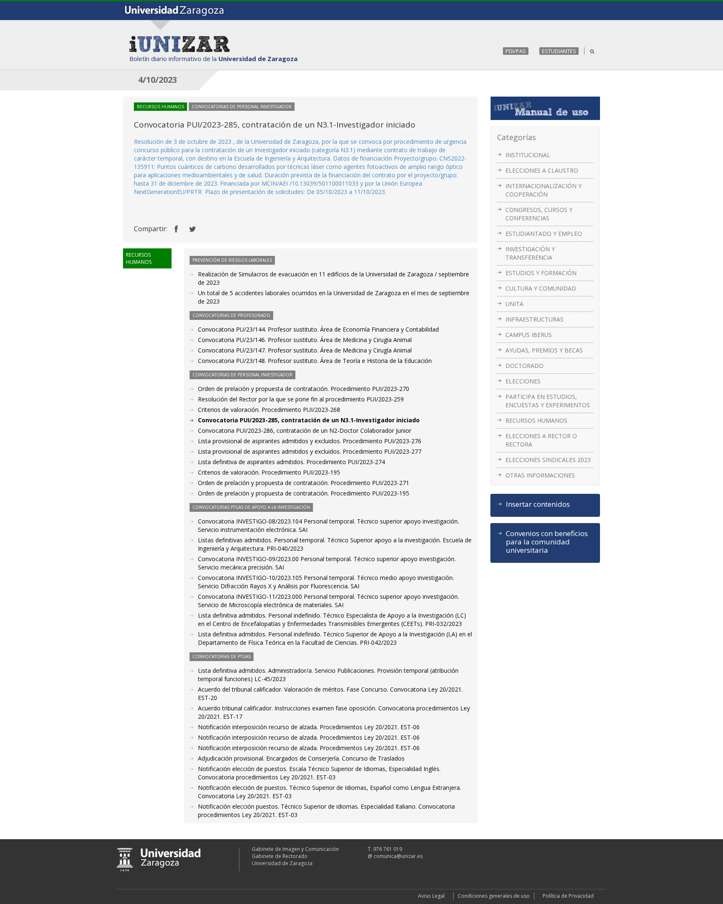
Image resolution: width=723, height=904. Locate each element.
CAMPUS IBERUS (528, 335)
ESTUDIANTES (559, 51)
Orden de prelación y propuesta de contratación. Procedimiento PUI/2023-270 (303, 389)
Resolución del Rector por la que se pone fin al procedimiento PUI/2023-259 (301, 399)
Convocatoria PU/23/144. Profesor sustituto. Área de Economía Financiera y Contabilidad (318, 329)
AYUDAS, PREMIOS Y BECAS (544, 350)
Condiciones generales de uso (494, 895)
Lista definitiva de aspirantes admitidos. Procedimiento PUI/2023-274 (291, 462)
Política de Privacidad (568, 895)
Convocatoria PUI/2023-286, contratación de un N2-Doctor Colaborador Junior (304, 430)
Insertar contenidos (538, 504)
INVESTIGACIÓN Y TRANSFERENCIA (530, 253)
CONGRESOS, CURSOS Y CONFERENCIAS (538, 214)
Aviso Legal (431, 895)
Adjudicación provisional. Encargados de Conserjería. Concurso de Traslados (301, 758)
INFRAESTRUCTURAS (534, 319)
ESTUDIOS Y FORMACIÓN (541, 273)
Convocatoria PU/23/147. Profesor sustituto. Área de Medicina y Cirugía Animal (305, 350)
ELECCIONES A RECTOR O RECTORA (541, 440)
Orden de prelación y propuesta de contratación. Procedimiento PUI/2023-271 (303, 483)
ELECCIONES (523, 381)
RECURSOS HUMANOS (536, 420)
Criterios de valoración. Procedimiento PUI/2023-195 (269, 472)
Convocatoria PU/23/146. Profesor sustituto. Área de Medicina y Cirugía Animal (305, 340)
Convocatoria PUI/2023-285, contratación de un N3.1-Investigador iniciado (309, 420)
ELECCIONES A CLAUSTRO (541, 170)
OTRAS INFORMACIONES (540, 475)
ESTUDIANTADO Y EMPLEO (543, 233)
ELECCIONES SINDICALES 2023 (548, 460)
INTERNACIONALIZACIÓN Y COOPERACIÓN (543, 190)
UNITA (514, 304)
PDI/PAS (515, 51)
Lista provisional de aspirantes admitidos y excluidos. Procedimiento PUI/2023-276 (309, 441)
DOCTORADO (524, 366)
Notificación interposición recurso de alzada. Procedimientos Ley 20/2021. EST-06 (309, 727)
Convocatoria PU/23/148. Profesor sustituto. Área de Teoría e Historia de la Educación (315, 361)
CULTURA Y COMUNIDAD (540, 288)
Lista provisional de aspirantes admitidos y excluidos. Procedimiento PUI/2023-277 (309, 451)
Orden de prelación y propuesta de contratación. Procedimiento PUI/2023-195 (303, 493)
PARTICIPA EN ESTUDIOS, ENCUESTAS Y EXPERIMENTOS (547, 401)
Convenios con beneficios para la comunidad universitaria (547, 541)
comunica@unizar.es (398, 856)
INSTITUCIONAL (527, 155)
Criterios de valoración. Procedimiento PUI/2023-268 (269, 410)
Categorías (516, 137)
